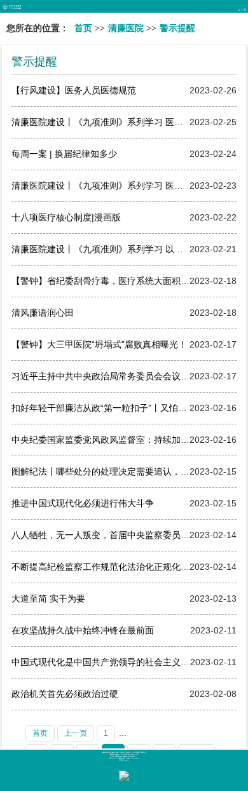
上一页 (75, 733)
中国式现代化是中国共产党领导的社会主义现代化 (109, 662)
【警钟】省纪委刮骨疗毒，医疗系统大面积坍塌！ (109, 281)
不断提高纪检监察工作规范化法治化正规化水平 (104, 567)
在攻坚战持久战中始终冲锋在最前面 (82, 630)
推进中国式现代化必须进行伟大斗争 (82, 503)
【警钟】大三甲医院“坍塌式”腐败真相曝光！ (99, 344)
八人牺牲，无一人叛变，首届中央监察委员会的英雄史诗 (122, 535)
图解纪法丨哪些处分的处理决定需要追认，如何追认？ (118, 471)
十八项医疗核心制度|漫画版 (66, 217)
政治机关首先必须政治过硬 (64, 694)
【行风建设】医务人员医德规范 (73, 90)
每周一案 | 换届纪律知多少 (64, 154)
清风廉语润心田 (42, 313)
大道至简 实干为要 (48, 598)
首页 (83, 28)
